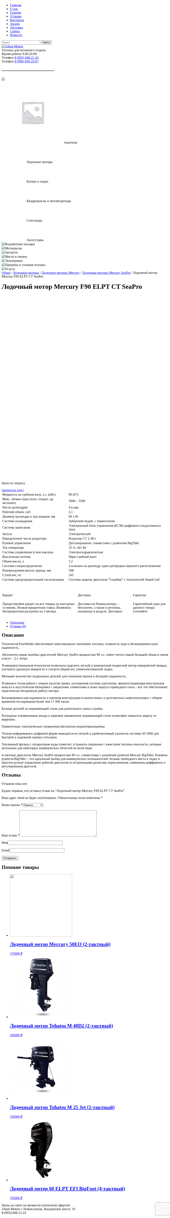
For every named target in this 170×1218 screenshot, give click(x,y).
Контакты (17, 20)
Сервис (15, 31)
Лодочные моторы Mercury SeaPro (106, 272)
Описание (17, 622)
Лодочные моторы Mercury (60, 272)
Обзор (6, 272)
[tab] (89, 622)
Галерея (15, 12)
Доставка (16, 27)
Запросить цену (13, 490)
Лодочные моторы (26, 272)
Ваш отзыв (10, 835)
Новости (16, 35)
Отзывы (15, 16)
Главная (15, 5)
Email (5, 850)
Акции (15, 24)
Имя (5, 842)
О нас (14, 9)
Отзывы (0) (18, 626)
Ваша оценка (12, 805)
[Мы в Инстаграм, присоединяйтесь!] (3, 79)
